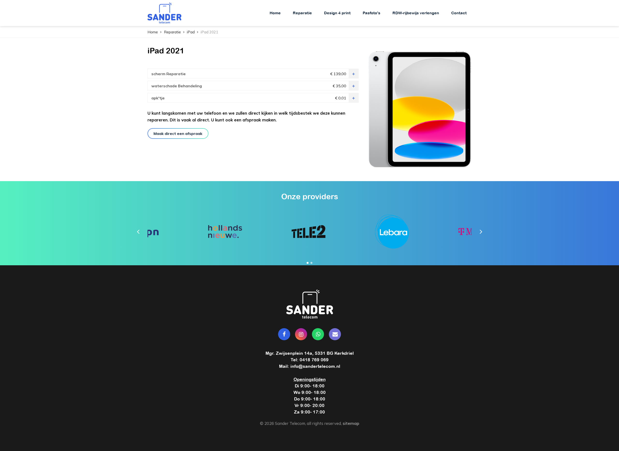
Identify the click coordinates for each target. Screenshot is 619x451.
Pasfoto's (371, 13)
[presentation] (138, 231)
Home (275, 13)
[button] (308, 263)
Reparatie (302, 13)
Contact (459, 13)
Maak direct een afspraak (178, 133)
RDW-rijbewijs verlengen (415, 13)
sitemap (351, 423)
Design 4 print (337, 13)
